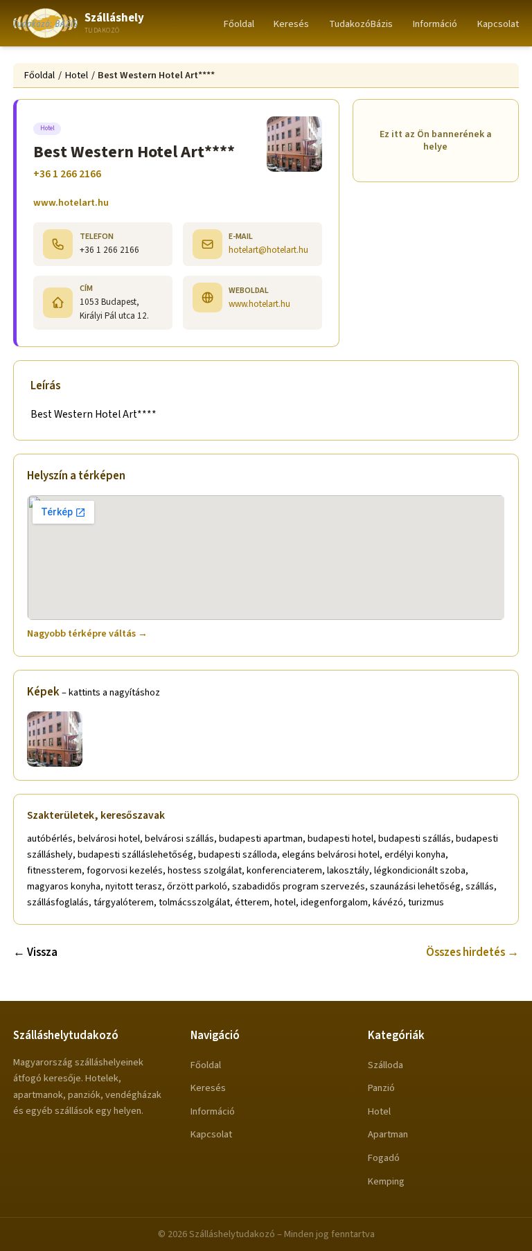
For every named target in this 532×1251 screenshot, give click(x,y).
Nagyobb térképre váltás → (87, 633)
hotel (379, 1111)
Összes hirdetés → (472, 952)
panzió (381, 1088)
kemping (386, 1181)
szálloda (385, 1065)
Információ (435, 24)
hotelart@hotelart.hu (268, 249)
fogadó (384, 1158)
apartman (388, 1134)
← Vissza (35, 952)
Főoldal (239, 24)
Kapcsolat (498, 24)
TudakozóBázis (361, 24)
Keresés (291, 24)
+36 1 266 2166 (67, 173)
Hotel (76, 75)
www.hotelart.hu (71, 202)
